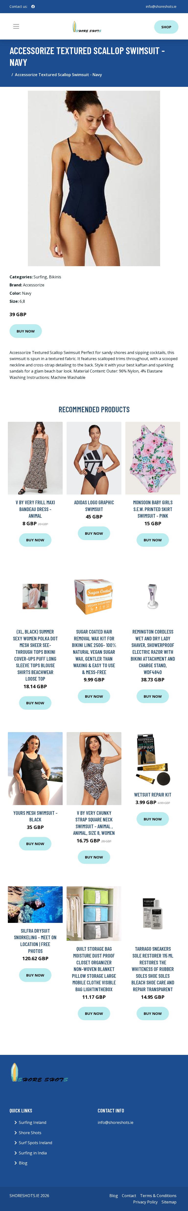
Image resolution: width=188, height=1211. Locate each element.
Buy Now (26, 331)
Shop (166, 26)
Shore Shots (30, 1132)
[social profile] (33, 6)
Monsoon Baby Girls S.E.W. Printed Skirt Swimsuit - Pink (153, 509)
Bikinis (55, 277)
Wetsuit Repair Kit (152, 794)
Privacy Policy (145, 1202)
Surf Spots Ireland (35, 1142)
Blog (23, 1163)
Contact (129, 1195)
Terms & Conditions (158, 1195)
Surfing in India (33, 1153)
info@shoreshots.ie (161, 6)
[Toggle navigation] (16, 26)
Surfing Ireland (32, 1122)
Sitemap (169, 1202)
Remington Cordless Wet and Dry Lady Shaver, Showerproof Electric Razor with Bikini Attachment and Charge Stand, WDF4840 (153, 651)
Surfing (40, 277)
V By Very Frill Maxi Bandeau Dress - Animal (35, 509)
